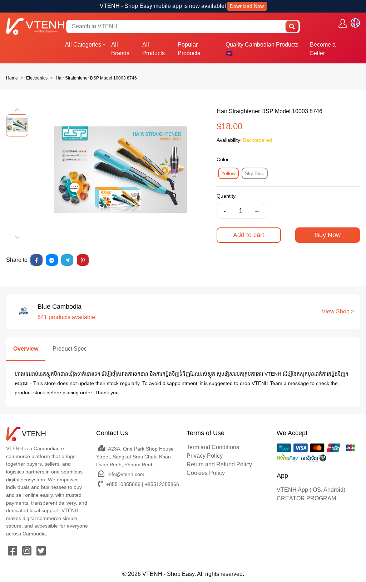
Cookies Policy (206, 473)
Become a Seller (323, 49)
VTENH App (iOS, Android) (311, 490)
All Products (153, 49)
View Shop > (338, 311)
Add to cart (248, 235)
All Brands (120, 49)
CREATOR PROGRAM (306, 498)
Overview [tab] (25, 349)
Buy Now (328, 235)
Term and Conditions (213, 447)
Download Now (247, 6)
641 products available (66, 317)
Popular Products (189, 49)
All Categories (83, 45)
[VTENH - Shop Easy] (35, 26)
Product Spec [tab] (70, 349)
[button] (17, 110)
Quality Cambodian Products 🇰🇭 (262, 49)
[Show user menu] (343, 23)
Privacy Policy (205, 456)
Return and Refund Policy (219, 464)
